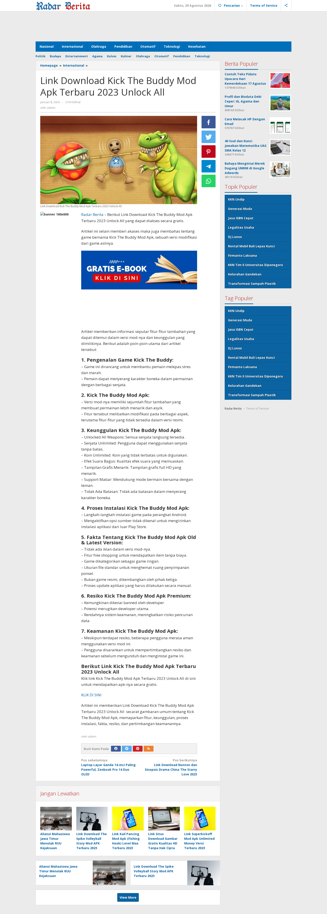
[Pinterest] (138, 749)
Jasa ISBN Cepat (240, 218)
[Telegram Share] (209, 166)
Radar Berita (92, 214)
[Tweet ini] (209, 137)
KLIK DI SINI (91, 694)
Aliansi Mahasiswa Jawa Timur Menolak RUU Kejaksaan (58, 871)
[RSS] (148, 749)
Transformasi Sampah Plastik (252, 283)
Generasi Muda (240, 209)
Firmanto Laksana (242, 255)
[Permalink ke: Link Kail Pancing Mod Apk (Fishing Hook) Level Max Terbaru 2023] (128, 818)
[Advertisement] (163, 26)
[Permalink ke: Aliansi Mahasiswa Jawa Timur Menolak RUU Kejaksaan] (56, 818)
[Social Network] (286, 5)
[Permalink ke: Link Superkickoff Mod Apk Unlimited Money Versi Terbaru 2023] (200, 818)
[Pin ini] (209, 151)
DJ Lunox (235, 237)
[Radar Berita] (63, 5)
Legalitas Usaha (241, 227)
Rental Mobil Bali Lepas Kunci (251, 246)
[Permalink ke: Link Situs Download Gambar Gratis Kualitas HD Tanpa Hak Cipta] (164, 818)
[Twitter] (127, 749)
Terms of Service (257, 408)
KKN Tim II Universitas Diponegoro (255, 265)
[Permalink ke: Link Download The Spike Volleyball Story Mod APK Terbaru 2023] (92, 818)
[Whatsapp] (209, 181)
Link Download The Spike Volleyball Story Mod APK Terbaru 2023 (154, 871)
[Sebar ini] (209, 122)
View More (128, 897)
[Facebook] (116, 749)
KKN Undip (236, 199)
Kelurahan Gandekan (244, 274)
